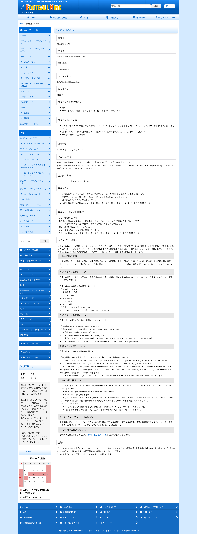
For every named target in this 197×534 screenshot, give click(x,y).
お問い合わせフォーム (97, 435)
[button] (165, 17)
